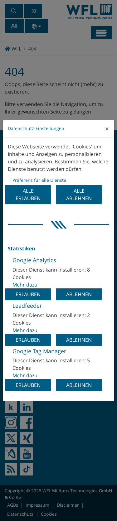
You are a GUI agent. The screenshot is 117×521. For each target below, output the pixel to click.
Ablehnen (79, 294)
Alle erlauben (28, 194)
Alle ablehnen (79, 194)
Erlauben (28, 294)
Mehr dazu (24, 284)
